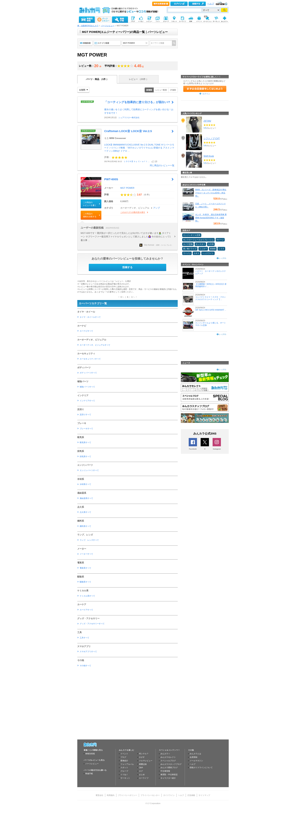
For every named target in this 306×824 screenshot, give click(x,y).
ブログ (123, 757)
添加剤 (213, 249)
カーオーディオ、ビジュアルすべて (95, 345)
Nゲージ (220, 240)
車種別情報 (90, 754)
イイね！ (124, 774)
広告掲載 (191, 795)
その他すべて (85, 665)
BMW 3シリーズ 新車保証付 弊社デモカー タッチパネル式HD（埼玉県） (210, 193)
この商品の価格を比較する (89, 215)
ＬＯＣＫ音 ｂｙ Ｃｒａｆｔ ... (136, 161)
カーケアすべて (86, 610)
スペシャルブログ (168, 761)
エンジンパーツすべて (89, 470)
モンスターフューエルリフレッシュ (198, 240)
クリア (147, 43)
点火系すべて (85, 512)
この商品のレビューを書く (89, 203)
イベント (124, 754)
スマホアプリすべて (88, 651)
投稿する (127, 267)
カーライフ (144, 778)
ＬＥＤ (221, 249)
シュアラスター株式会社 (128, 117)
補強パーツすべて (87, 387)
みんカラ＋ (165, 754)
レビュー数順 (161, 90)
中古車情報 (165, 771)
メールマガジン (196, 761)
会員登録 (193, 757)
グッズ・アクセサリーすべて (92, 624)
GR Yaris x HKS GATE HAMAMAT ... (210, 310)
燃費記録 (143, 764)
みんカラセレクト (168, 757)
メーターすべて (86, 554)
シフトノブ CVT (212, 138)
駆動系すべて (85, 582)
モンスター (200, 244)
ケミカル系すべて (87, 596)
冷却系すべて (85, 484)
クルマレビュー (145, 761)
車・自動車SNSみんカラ (87, 26)
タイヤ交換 (188, 244)
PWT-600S (111, 179)
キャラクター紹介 (168, 778)
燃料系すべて (85, 526)
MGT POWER (127, 188)
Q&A (141, 767)
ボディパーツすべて (88, 373)
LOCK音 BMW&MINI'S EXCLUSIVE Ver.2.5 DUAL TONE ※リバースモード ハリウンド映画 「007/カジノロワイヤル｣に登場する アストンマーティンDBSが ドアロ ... (139, 147)
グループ (124, 771)
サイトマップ (204, 795)
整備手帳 (89, 773)
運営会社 (99, 795)
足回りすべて (85, 414)
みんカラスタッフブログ (171, 764)
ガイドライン (169, 795)
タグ (141, 771)
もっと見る (222, 258)
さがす (142, 757)
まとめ (142, 774)
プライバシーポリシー (127, 795)
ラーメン (187, 253)
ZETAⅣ (207, 121)
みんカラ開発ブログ (169, 767)
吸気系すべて (85, 442)
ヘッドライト (208, 253)
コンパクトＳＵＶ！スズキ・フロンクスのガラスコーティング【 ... (210, 298)
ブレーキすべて (86, 428)
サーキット (125, 778)
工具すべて (84, 638)
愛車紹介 (124, 761)
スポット (124, 767)
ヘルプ (210, 4)
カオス (196, 253)
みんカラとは (195, 754)
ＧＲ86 (211, 244)
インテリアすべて (87, 401)
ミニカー (203, 249)
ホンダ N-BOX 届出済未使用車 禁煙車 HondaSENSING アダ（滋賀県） (211, 217)
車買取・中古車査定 (169, 774)
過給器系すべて (86, 498)
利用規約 (110, 795)
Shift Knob (209, 156)
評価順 (173, 90)
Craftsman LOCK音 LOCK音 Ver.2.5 (128, 131)
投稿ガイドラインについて (201, 767)
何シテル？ (144, 754)
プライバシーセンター (150, 795)
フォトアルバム (127, 764)
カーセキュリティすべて (90, 359)
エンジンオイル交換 (191, 235)
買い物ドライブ (190, 249)
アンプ (156, 208)
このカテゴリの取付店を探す (132, 212)
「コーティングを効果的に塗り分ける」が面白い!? (137, 102)
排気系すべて (85, 456)
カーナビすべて (86, 331)
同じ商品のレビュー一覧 (162, 165)
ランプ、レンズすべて (89, 540)
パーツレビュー (107, 26)
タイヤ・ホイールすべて (90, 317)
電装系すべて (85, 568)
